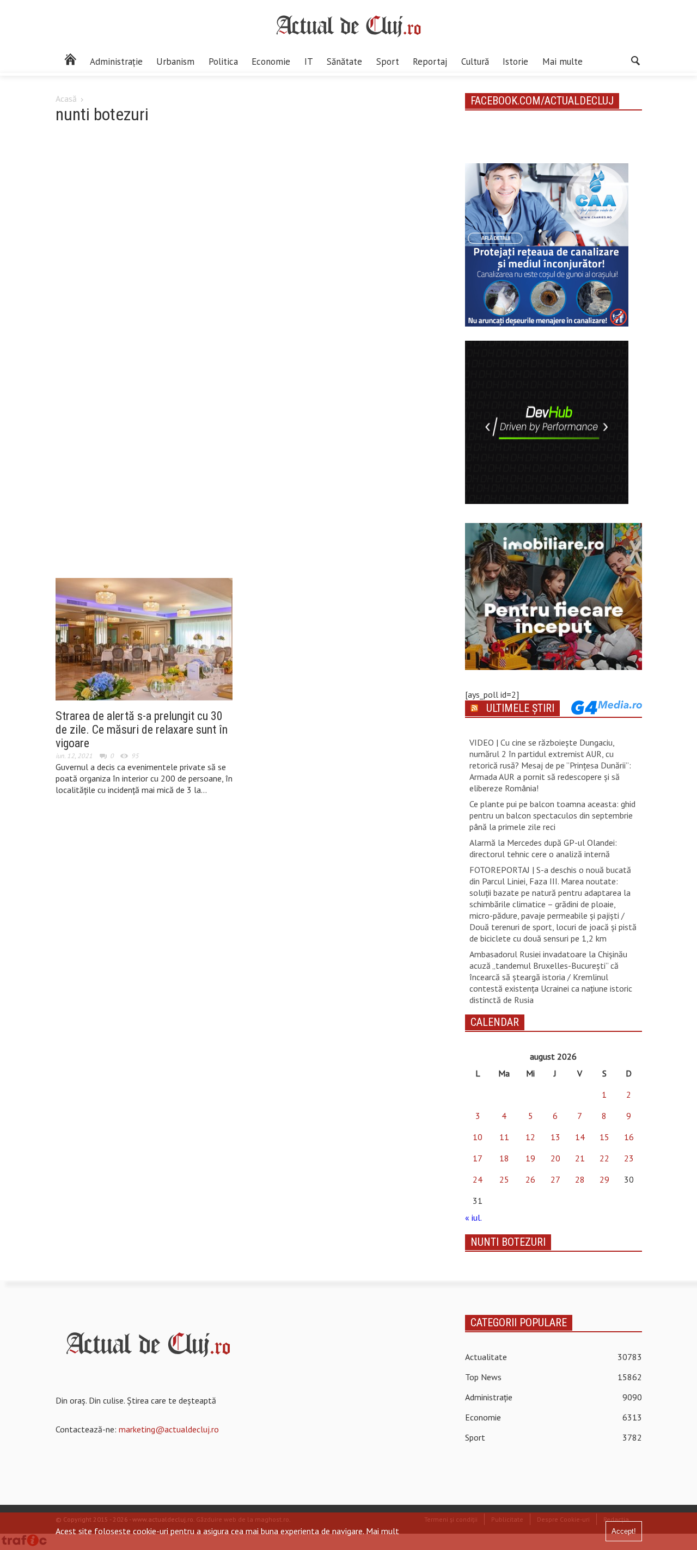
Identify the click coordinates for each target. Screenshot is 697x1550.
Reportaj (430, 61)
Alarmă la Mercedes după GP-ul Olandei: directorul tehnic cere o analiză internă (543, 848)
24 (477, 1179)
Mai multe (562, 61)
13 (555, 1136)
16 (629, 1136)
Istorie (515, 61)
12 (530, 1136)
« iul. (473, 1217)
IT (308, 61)
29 (604, 1179)
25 (504, 1179)
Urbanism (175, 61)
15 (604, 1136)
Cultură (475, 61)
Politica (223, 61)
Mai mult (382, 1531)
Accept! (624, 1531)
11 (504, 1136)
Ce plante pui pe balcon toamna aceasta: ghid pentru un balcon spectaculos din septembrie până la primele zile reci (552, 815)
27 (555, 1179)
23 (629, 1158)
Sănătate (344, 61)
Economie (271, 61)
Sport (387, 61)
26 (530, 1179)
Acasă (66, 98)
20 (555, 1158)
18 (504, 1158)
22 (604, 1158)
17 (477, 1158)
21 (580, 1158)
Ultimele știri (520, 708)
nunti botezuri (508, 1241)
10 (477, 1136)
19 (530, 1158)
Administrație (116, 61)
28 (580, 1179)
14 (580, 1136)
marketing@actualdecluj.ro (169, 1429)
